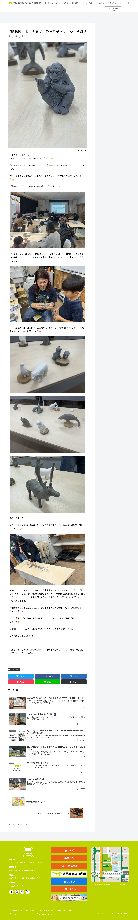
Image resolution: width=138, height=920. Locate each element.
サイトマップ (16, 914)
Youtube (17, 892)
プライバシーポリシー (46, 914)
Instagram (22, 892)
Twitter (27, 892)
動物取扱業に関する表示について (23, 911)
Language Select (113, 9)
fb (11, 892)
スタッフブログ (14, 670)
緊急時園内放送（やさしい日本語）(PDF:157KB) (55, 911)
